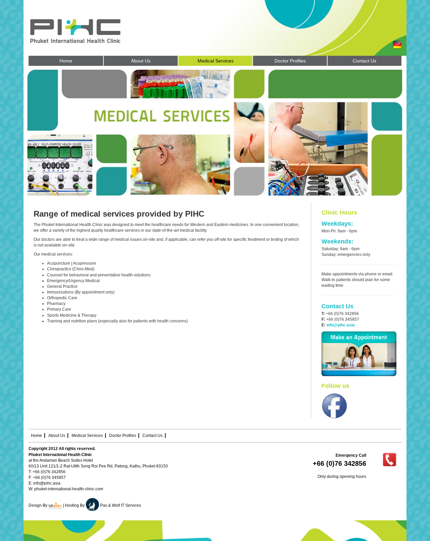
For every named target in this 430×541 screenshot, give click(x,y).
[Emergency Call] (389, 459)
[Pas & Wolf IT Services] (93, 505)
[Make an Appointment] (358, 353)
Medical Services (87, 435)
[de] (397, 44)
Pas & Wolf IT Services (120, 505)
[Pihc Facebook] (334, 405)
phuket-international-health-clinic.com (68, 489)
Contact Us (152, 435)
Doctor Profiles (122, 435)
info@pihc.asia (46, 483)
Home (36, 435)
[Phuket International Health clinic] (87, 31)
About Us (56, 435)
